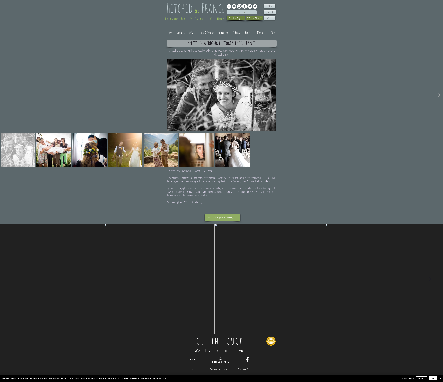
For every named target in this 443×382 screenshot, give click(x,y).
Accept (433, 378)
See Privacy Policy (159, 378)
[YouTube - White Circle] (234, 6)
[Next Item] (438, 95)
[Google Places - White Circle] (244, 6)
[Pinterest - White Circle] (249, 6)
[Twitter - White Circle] (255, 6)
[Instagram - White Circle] (239, 6)
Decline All (421, 378)
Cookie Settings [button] (408, 378)
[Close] (440, 378)
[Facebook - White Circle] (229, 6)
